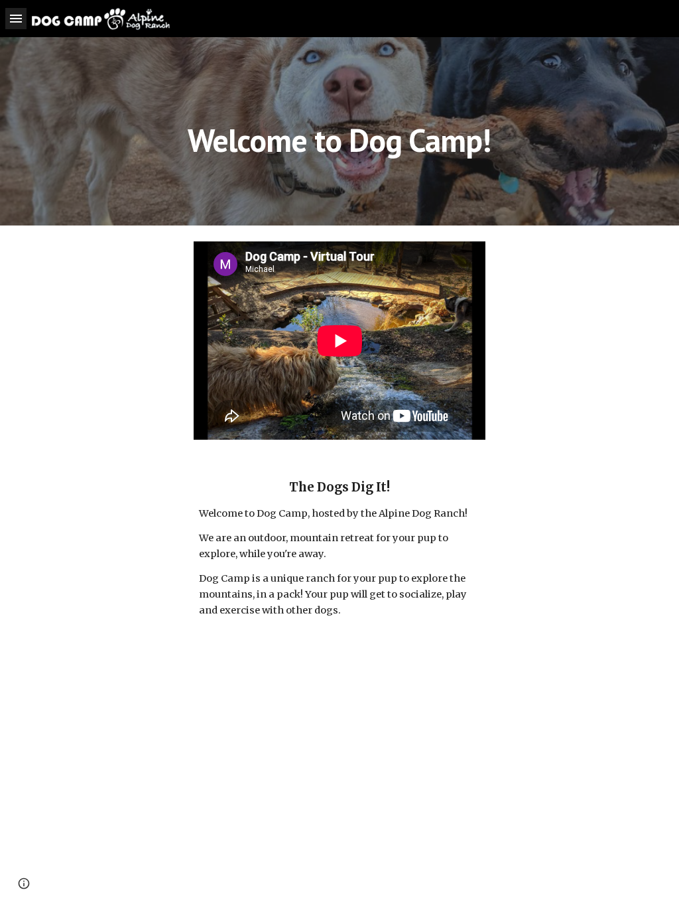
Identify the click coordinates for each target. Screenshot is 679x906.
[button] (16, 18)
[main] (339, 130)
